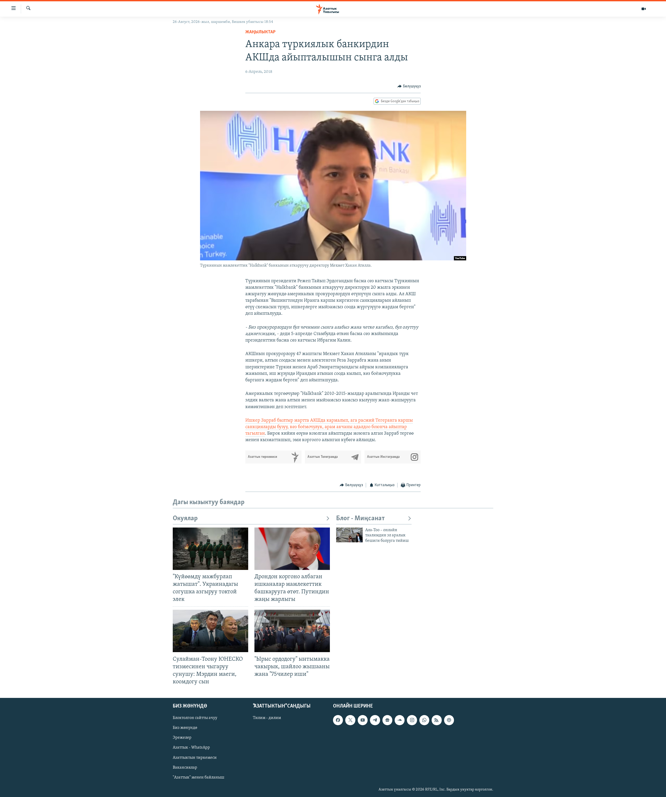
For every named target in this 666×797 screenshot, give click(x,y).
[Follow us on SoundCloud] (400, 720)
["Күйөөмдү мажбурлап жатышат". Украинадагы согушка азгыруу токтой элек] (210, 549)
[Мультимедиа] (643, 8)
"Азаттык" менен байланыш (198, 777)
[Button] (409, 86)
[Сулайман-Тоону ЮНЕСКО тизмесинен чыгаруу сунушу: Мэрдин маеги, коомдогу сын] (210, 631)
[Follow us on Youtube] (363, 720)
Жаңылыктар (260, 32)
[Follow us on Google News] (387, 720)
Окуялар (185, 518)
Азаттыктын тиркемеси (195, 758)
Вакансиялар (185, 768)
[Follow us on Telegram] (375, 720)
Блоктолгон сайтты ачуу (195, 718)
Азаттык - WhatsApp (191, 747)
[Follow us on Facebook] (338, 720)
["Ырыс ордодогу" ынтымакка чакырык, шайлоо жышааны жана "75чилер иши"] (292, 631)
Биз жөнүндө (185, 728)
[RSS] (436, 720)
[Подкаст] (449, 720)
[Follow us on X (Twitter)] (350, 720)
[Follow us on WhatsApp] (424, 720)
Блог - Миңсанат (360, 518)
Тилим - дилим (267, 718)
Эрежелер (182, 738)
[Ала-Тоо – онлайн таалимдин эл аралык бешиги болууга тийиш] (349, 535)
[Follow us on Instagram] (412, 720)
